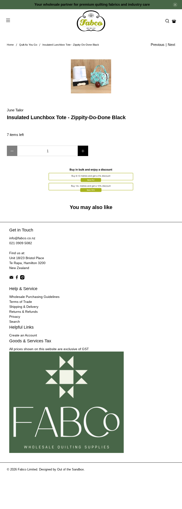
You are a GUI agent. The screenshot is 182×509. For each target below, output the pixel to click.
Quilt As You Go (28, 45)
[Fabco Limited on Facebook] (17, 278)
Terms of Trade (20, 302)
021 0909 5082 (20, 243)
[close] (175, 4)
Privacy (14, 316)
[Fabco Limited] (91, 20)
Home (10, 45)
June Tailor (15, 110)
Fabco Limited (27, 469)
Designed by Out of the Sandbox (61, 469)
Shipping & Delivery (23, 307)
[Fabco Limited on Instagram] (22, 278)
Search (14, 321)
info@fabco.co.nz (22, 238)
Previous (157, 45)
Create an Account (23, 335)
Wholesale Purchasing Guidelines (34, 297)
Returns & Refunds (23, 311)
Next (171, 45)
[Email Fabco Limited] (11, 278)
